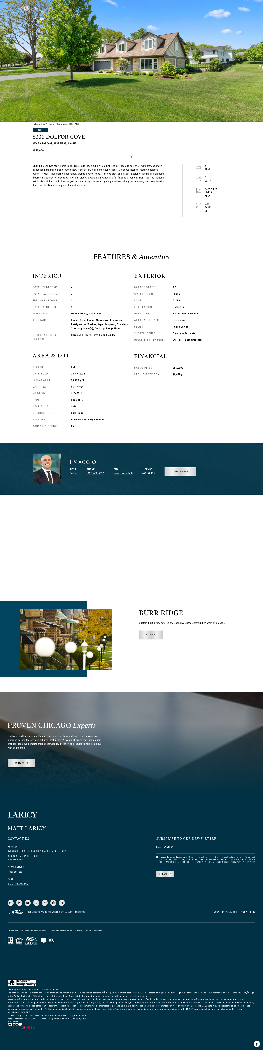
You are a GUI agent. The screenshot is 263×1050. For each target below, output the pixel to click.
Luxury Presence (75, 911)
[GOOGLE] (53, 903)
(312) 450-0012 (95, 473)
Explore (151, 634)
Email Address (165, 847)
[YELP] (36, 903)
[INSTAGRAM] (11, 903)
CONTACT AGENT (180, 471)
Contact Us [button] (21, 763)
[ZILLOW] (62, 903)
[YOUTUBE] (28, 903)
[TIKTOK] (45, 903)
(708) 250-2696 (16, 872)
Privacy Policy (248, 862)
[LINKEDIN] (19, 903)
